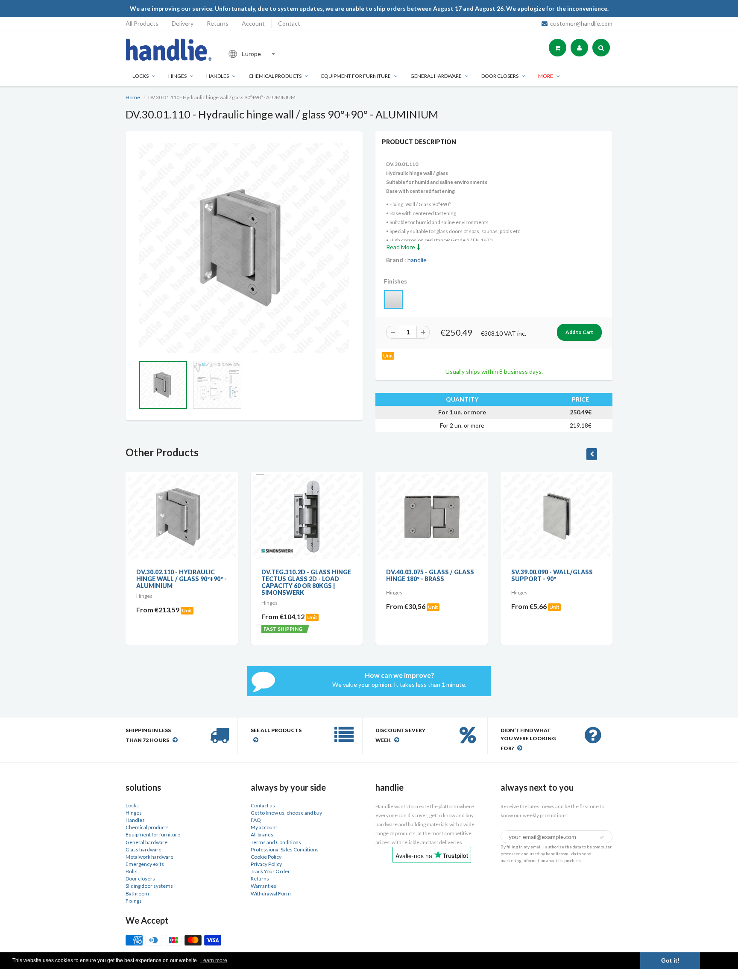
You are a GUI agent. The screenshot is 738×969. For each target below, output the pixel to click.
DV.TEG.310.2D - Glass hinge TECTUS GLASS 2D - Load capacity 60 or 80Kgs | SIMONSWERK (306, 582)
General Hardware (436, 76)
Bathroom (137, 893)
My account (264, 827)
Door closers (499, 76)
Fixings (134, 901)
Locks (140, 76)
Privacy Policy (266, 864)
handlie (417, 259)
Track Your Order (270, 871)
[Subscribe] (602, 837)
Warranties (263, 886)
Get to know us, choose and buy (286, 812)
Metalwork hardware (149, 857)
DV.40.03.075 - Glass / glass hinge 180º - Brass (430, 575)
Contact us (263, 805)
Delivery (182, 23)
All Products (142, 23)
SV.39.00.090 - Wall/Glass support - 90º (552, 575)
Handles (217, 76)
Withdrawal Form (271, 893)
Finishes (395, 281)
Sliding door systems (149, 886)
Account (253, 23)
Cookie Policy (266, 857)
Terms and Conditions (276, 842)
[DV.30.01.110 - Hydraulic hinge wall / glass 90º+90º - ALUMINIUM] (244, 248)
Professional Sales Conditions (285, 849)
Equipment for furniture (356, 76)
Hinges (177, 76)
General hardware (146, 842)
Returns (217, 23)
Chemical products (275, 76)
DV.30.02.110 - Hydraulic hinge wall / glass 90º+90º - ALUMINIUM (181, 578)
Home (133, 97)
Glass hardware (143, 849)
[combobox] (281, 54)
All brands (262, 834)
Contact (289, 23)
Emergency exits (145, 864)
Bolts (132, 871)
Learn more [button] (213, 960)
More (545, 76)
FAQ (256, 820)
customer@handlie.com (581, 23)
